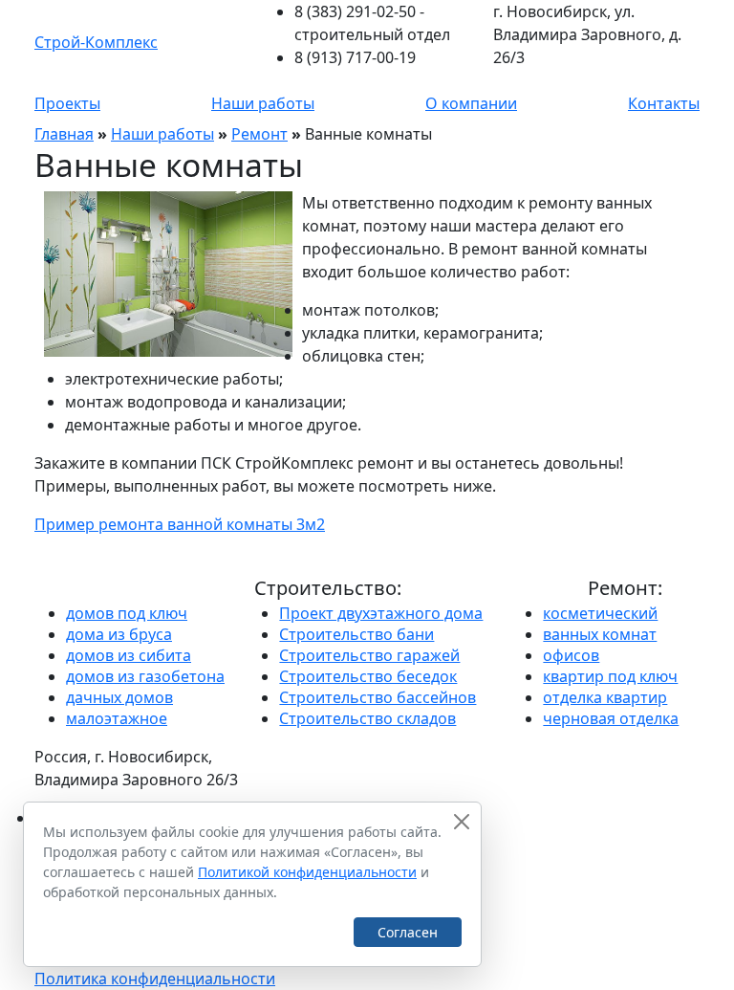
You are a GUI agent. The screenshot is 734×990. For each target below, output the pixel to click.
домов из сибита (128, 655)
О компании (471, 103)
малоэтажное (116, 718)
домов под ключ (126, 613)
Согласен (408, 932)
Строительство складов (367, 718)
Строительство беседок (368, 676)
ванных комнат (600, 634)
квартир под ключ (610, 676)
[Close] (461, 821)
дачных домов (119, 697)
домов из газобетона (145, 676)
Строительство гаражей (369, 655)
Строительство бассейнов (377, 697)
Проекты (67, 103)
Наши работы (262, 103)
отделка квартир (605, 697)
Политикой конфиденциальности (307, 872)
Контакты (664, 103)
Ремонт (259, 133)
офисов (571, 655)
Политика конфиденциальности (154, 978)
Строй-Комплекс (96, 42)
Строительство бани (356, 634)
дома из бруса (119, 634)
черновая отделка (611, 718)
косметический (600, 613)
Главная (64, 133)
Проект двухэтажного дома (381, 613)
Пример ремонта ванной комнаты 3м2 (179, 524)
